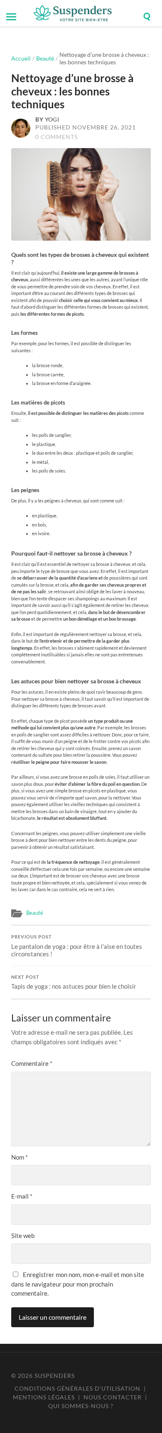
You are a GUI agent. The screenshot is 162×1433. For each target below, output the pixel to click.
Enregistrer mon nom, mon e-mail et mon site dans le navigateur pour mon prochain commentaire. (77, 1284)
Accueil (21, 58)
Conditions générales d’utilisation (77, 1388)
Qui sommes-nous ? (80, 1405)
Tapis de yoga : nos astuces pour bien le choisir (73, 982)
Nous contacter (112, 1397)
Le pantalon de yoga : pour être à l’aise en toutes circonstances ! (76, 946)
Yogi (52, 119)
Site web (22, 1235)
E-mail (21, 1196)
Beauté (45, 58)
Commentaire (31, 1063)
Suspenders (54, 1375)
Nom (19, 1157)
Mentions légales (44, 1397)
